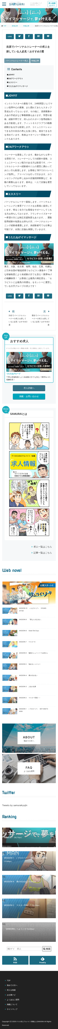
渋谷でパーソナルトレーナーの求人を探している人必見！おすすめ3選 (18, 320)
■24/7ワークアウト (15, 79)
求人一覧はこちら (43, 546)
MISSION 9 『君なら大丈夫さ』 (30, 619)
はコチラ (52, 4)
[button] (26, 20)
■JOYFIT (11, 75)
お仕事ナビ (11, 995)
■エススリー (12, 82)
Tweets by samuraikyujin (14, 805)
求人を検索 (11, 990)
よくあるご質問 (13, 1000)
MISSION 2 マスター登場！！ (29, 698)
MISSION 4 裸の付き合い (28, 675)
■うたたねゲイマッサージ (17, 86)
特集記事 (35, 60)
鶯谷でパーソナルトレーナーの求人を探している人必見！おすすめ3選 (40, 320)
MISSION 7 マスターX (27, 642)
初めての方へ (12, 985)
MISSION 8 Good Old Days (29, 631)
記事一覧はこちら (43, 552)
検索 (47, 948)
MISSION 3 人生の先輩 (27, 686)
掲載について (12, 1004)
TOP (4, 26)
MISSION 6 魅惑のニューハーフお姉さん (33, 653)
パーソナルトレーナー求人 (17, 60)
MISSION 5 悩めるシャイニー (29, 664)
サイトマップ (12, 1009)
